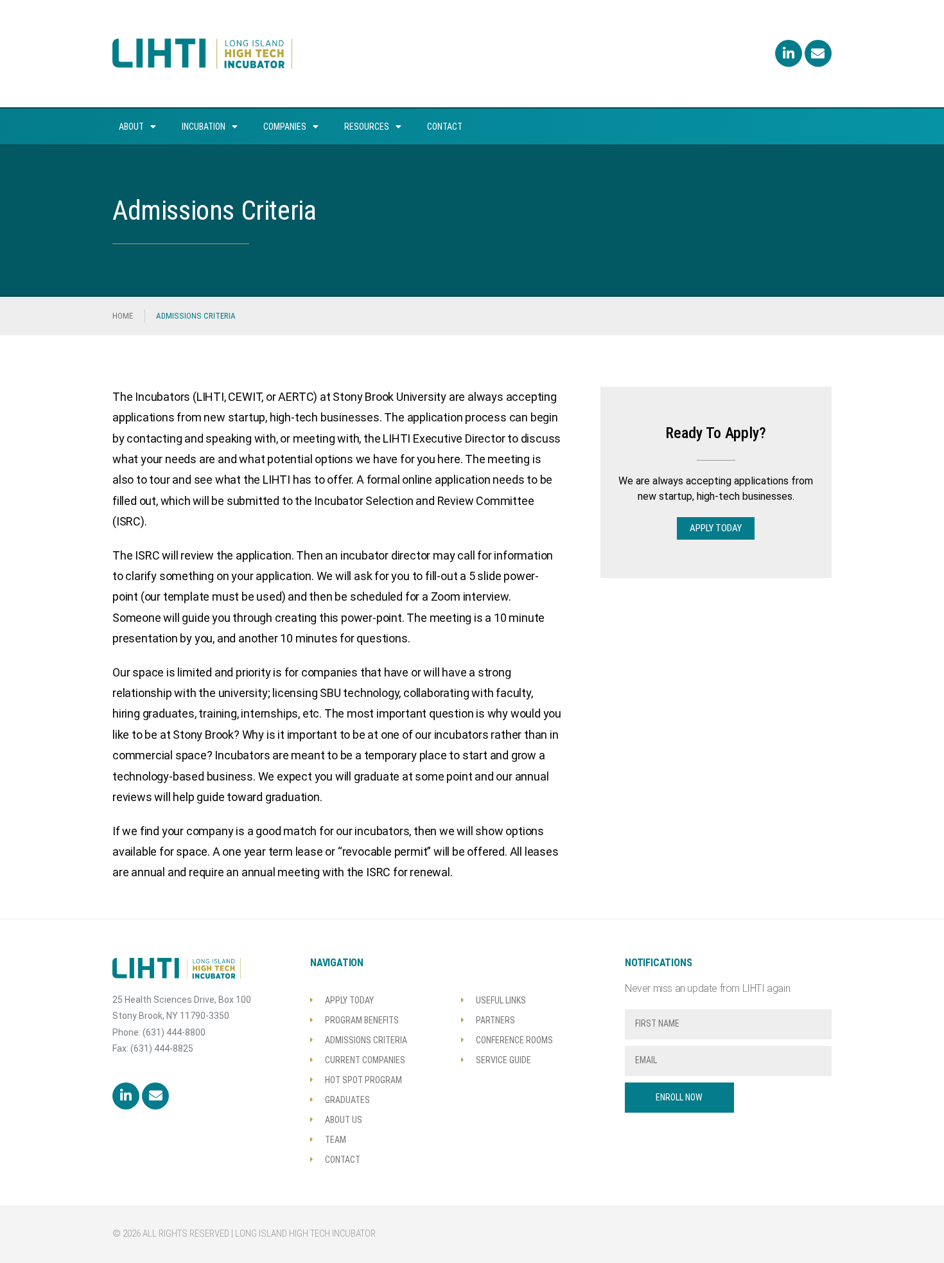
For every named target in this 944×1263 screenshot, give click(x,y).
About (131, 126)
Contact (444, 126)
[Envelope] (818, 53)
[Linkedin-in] (788, 53)
